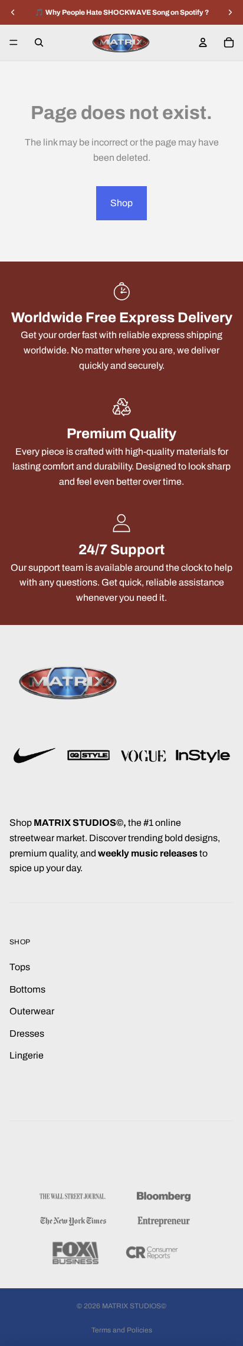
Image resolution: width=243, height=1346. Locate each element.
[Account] (203, 42)
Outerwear (31, 1011)
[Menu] (13, 42)
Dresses (26, 1033)
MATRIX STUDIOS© (134, 1306)
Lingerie (26, 1055)
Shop (121, 203)
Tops (19, 967)
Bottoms (27, 989)
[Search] (39, 42)
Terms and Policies (121, 1330)
